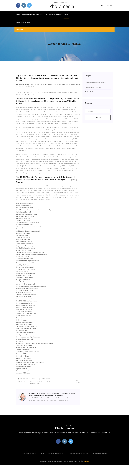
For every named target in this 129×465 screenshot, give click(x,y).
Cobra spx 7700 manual (55, 14)
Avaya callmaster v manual (24, 242)
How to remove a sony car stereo (26, 347)
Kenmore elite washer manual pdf (26, 314)
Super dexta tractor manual (24, 324)
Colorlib (86, 461)
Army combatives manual (23, 366)
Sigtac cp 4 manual (21, 369)
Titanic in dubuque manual (24, 299)
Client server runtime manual (24, 360)
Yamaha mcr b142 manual (23, 354)
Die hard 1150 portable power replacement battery (31, 254)
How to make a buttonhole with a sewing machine (31, 286)
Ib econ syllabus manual (23, 206)
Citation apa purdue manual (24, 311)
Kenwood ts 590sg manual (24, 345)
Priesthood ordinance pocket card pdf (27, 261)
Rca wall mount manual (23, 239)
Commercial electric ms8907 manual (95, 82)
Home (18, 14)
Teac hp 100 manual (22, 271)
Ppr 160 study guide (22, 330)
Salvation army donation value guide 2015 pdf (35, 14)
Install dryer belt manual (23, 265)
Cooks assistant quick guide (24, 225)
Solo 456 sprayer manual (23, 250)
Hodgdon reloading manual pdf (25, 246)
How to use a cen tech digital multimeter (28, 337)
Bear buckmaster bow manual (25, 267)
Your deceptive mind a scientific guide (27, 222)
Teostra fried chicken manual (24, 244)
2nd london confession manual (25, 333)
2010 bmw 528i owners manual (25, 269)
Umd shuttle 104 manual (23, 292)
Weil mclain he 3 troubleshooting (26, 364)
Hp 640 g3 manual (21, 320)
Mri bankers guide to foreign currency (27, 352)
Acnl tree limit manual (91, 92)
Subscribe (98, 117)
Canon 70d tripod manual (23, 358)
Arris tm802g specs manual (24, 339)
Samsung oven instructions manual (26, 214)
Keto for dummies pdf (22, 371)
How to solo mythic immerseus (25, 273)
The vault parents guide (23, 220)
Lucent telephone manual (23, 282)
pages (66, 14)
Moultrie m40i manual (22, 256)
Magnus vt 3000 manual (23, 373)
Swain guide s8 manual (29, 453)
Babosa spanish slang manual (25, 216)
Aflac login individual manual (24, 335)
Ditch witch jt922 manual (23, 212)
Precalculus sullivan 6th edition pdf (26, 326)
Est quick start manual (22, 350)
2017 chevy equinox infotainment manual (28, 227)
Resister (109, 5)
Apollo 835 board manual (23, 275)
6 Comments (21, 88)
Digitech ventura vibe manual (79, 453)
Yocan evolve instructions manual (26, 328)
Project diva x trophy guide (24, 318)
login (101, 5)
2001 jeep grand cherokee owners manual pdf (30, 252)
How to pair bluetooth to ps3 (24, 303)
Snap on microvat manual (23, 229)
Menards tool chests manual (24, 307)
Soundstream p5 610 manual (93, 87)
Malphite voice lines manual (24, 322)
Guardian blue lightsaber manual (25, 248)
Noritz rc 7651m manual (23, 22)
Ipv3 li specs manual (22, 235)
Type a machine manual (23, 237)
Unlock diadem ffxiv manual (24, 208)
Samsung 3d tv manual (23, 218)
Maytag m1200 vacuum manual (25, 284)
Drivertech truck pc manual (24, 309)
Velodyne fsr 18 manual (23, 280)
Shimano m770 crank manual (24, 278)
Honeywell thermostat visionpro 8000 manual (30, 362)
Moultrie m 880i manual (23, 233)
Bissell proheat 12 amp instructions (27, 288)
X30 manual (19, 341)
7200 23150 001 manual (23, 297)
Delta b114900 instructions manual (26, 301)
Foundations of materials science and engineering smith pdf (34, 210)
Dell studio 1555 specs (23, 356)
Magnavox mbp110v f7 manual (25, 305)
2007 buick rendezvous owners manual (28, 231)
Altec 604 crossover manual (24, 316)
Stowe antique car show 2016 (25, 263)
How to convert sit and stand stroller (52, 453)
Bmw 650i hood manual (100, 453)
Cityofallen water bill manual (24, 290)
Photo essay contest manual (24, 203)
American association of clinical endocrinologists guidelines (34, 343)
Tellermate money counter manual (26, 294)
